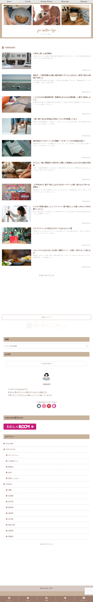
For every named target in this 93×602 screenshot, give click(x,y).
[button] (87, 346)
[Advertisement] (46, 294)
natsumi (46, 384)
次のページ (46, 317)
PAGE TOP (47, 588)
